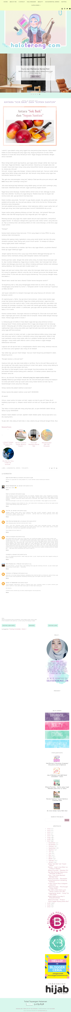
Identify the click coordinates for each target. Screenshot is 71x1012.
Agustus (51, 850)
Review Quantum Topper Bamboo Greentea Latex (57, 799)
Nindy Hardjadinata (11, 485)
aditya (7, 582)
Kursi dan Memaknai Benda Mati (35, 69)
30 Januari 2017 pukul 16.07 (28, 521)
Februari (51, 860)
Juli (50, 851)
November (52, 844)
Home (6, 1)
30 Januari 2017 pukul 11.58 (25, 477)
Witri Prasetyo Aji (11, 563)
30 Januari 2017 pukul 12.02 (25, 485)
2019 (49, 837)
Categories (35, 5)
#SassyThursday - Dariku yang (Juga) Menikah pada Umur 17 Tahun (57, 787)
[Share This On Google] (57, 468)
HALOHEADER (31, 1)
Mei (50, 855)
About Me (13, 1)
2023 (49, 830)
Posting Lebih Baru (9, 625)
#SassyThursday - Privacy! (56, 899)
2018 (49, 839)
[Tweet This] (52, 468)
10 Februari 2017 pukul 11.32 (20, 573)
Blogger (52, 1008)
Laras (7, 536)
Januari (51, 862)
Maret (51, 858)
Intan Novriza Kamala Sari (13, 521)
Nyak (7, 494)
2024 (49, 828)
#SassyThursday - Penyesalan (57, 878)
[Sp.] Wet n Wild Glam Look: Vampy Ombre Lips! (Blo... (57, 890)
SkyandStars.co (42, 1010)
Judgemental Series (52, 1)
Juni (50, 853)
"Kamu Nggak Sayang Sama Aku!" (58, 901)
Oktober (51, 846)
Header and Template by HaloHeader (27, 1008)
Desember (52, 843)
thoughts (25, 468)
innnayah (8, 554)
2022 (49, 832)
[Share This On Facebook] (49, 468)
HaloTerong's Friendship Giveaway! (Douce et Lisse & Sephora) (57, 764)
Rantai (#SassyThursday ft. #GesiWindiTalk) (56, 897)
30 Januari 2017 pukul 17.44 (17, 536)
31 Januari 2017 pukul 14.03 (19, 554)
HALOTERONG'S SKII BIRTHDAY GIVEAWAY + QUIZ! (57, 776)
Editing (64, 1)
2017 (49, 841)
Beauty (40, 1)
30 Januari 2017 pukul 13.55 (17, 494)
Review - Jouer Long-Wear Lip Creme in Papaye (58, 867)
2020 (49, 835)
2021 (49, 834)
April (50, 857)
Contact (22, 1)
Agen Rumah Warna (11, 477)
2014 (49, 906)
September (52, 848)
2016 (49, 903)
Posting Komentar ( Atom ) (17, 629)
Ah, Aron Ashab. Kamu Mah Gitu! (57, 811)
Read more (35, 76)
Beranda (31, 625)
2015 (49, 905)
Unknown (8, 573)
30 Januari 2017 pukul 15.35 (18, 510)
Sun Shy (8, 510)
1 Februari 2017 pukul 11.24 (23, 563)
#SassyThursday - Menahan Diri (58, 870)
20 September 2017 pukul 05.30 (19, 582)
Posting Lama (53, 625)
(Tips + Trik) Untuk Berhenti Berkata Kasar (56, 876)
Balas (7, 481)
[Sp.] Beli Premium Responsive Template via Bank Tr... (57, 872)
